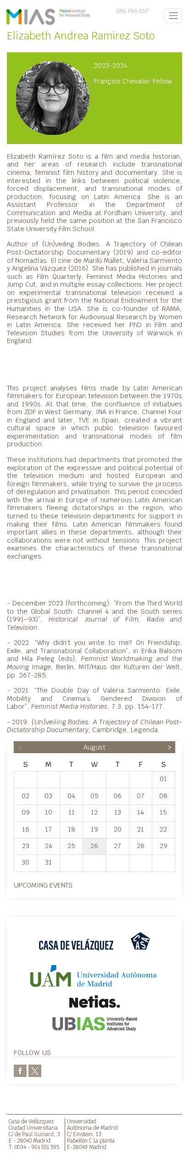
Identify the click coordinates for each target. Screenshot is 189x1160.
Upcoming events (43, 885)
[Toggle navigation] (173, 15)
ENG (122, 11)
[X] (34, 1070)
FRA (133, 11)
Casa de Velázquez (31, 1121)
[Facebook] (20, 1070)
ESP (144, 11)
